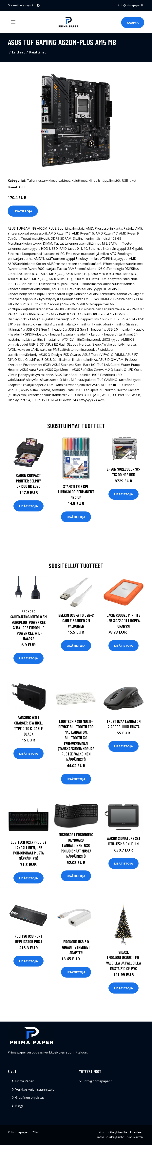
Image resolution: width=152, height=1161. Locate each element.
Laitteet (18, 52)
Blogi (19, 1106)
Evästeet (136, 1132)
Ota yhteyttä (117, 1132)
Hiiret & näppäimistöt (104, 180)
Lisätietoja (22, 211)
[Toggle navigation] (13, 22)
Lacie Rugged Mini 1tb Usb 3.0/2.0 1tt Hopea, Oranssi (123, 620)
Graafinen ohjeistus (29, 1097)
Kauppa (133, 22)
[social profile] (38, 5)
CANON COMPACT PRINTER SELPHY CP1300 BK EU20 (28, 481)
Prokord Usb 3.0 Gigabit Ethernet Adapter (76, 947)
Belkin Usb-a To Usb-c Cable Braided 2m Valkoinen (76, 620)
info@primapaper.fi (130, 5)
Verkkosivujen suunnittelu (34, 1089)
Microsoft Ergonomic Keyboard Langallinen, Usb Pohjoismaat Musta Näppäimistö (76, 845)
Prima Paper (24, 1081)
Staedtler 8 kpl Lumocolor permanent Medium (76, 492)
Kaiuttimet (37, 52)
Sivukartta (135, 1137)
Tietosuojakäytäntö (109, 1137)
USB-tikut (129, 180)
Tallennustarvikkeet (42, 180)
